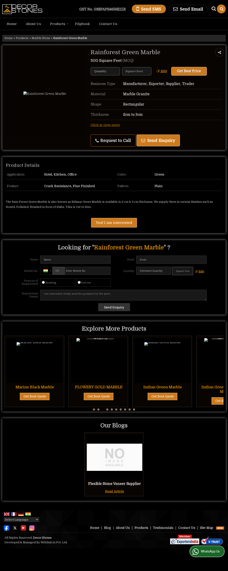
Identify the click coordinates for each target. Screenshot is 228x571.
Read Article (114, 491)
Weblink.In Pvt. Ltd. (54, 542)
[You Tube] (23, 528)
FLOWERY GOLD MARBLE (98, 387)
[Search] (221, 8)
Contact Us (108, 24)
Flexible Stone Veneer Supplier (114, 484)
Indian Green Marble (162, 387)
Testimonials (163, 528)
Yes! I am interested (114, 223)
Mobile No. (31, 271)
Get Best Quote (35, 396)
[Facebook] (6, 528)
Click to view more (105, 125)
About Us (33, 24)
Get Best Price (189, 71)
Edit (163, 71)
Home (12, 24)
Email (130, 259)
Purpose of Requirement (30, 282)
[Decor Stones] (22, 9)
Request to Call (115, 140)
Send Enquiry (160, 140)
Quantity (128, 271)
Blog (107, 528)
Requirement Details (30, 295)
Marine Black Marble (35, 387)
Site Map (206, 528)
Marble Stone (41, 38)
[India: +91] (46, 271)
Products (57, 24)
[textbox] (136, 71)
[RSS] (220, 528)
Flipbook (82, 24)
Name (34, 259)
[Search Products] (213, 8)
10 (134, 409)
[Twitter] (15, 528)
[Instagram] (32, 528)
